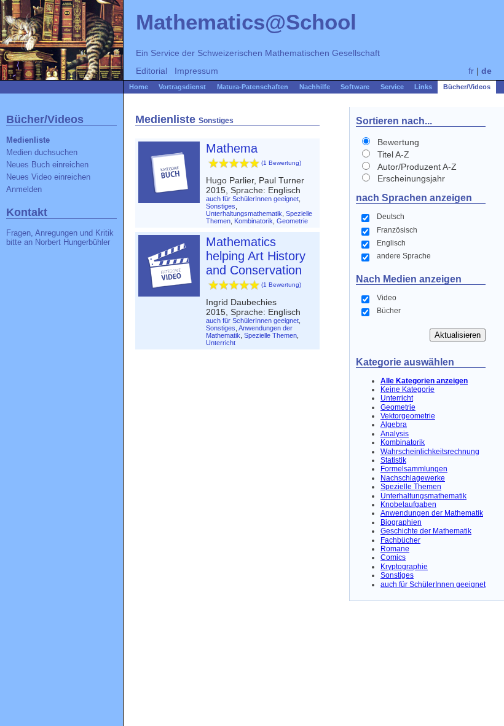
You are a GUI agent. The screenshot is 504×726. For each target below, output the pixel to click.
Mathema (232, 148)
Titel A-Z (393, 154)
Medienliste (28, 140)
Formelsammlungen (413, 469)
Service (392, 86)
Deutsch (390, 216)
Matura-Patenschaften (252, 86)
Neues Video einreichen (48, 177)
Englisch (391, 243)
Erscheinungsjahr (411, 178)
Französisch (397, 230)
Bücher (389, 310)
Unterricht (396, 398)
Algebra (393, 424)
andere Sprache (404, 256)
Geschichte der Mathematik (425, 531)
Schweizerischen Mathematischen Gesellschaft (288, 53)
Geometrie (397, 407)
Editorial (151, 71)
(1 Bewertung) (281, 162)
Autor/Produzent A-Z (417, 167)
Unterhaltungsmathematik (423, 496)
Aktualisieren (458, 335)
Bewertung (398, 142)
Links (423, 86)
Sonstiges (397, 575)
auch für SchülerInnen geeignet (433, 584)
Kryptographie (404, 566)
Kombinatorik (402, 442)
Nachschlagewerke (412, 478)
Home (138, 86)
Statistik (393, 460)
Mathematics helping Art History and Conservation (255, 256)
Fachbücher (400, 540)
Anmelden (24, 189)
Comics (393, 557)
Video (386, 297)
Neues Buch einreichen (47, 164)
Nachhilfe (314, 86)
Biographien (401, 522)
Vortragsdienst (182, 86)
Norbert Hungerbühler (72, 242)
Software (355, 86)
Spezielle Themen (410, 486)
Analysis (394, 433)
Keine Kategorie (407, 389)
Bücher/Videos (466, 86)
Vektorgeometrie (407, 416)
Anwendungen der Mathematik (431, 513)
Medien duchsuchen (41, 152)
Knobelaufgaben (408, 504)
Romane (394, 548)
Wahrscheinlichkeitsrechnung (429, 451)
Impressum (196, 71)
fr (471, 71)
